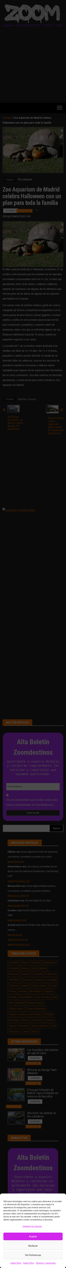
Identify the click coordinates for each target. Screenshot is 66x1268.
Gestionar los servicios (32, 1226)
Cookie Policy (15, 1263)
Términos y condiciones (46, 1263)
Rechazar (33, 1245)
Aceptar (33, 1236)
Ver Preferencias (33, 1255)
